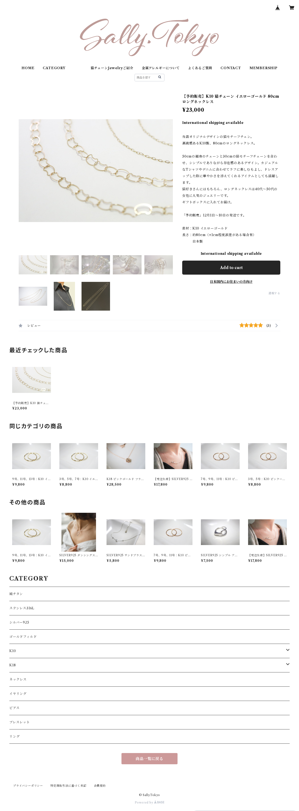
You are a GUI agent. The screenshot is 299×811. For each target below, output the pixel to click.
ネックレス (18, 679)
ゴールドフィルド (23, 637)
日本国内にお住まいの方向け (231, 282)
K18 (12, 665)
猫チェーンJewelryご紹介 (112, 68)
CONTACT (231, 68)
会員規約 (100, 785)
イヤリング (18, 694)
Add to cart (231, 267)
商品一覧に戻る (149, 758)
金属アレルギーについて (161, 68)
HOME (27, 68)
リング (14, 736)
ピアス (14, 708)
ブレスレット (19, 722)
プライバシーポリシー (28, 785)
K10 (12, 651)
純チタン (16, 594)
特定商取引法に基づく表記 (68, 785)
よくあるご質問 (200, 68)
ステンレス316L (21, 608)
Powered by (144, 802)
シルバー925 (19, 622)
